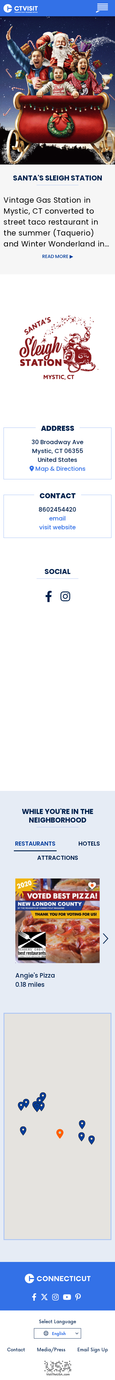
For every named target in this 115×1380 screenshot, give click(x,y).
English (58, 1333)
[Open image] (57, 347)
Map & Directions (60, 469)
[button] (81, 1137)
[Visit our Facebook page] (48, 596)
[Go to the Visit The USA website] (57, 1367)
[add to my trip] (92, 885)
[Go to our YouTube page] (67, 1297)
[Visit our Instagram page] (65, 596)
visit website (57, 527)
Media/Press (51, 1349)
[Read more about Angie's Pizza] (57, 924)
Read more (55, 256)
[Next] (105, 938)
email (57, 518)
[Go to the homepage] (21, 8)
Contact (16, 1349)
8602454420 (57, 509)
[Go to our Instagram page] (55, 1297)
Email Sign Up (92, 1349)
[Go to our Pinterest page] (78, 1297)
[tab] (35, 844)
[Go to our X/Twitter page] (44, 1297)
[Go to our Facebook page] (34, 1297)
